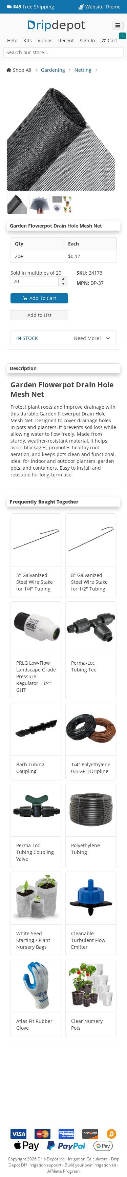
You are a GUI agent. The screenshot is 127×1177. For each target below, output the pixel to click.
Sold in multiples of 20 (35, 273)
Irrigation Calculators (88, 1159)
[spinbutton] (34, 281)
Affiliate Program (63, 1171)
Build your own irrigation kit (90, 1165)
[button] (30, 7)
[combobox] (63, 52)
